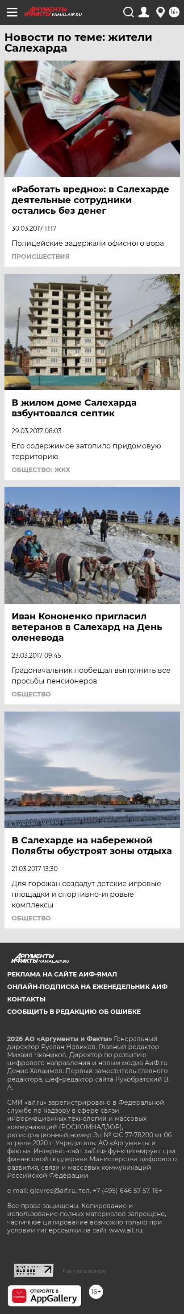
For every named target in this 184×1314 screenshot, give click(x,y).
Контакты (26, 999)
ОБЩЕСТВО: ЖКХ (41, 470)
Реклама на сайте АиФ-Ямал (62, 974)
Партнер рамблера (84, 1270)
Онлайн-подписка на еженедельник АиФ (87, 987)
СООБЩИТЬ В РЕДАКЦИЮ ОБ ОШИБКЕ (74, 1012)
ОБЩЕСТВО (31, 694)
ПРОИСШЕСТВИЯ (41, 256)
